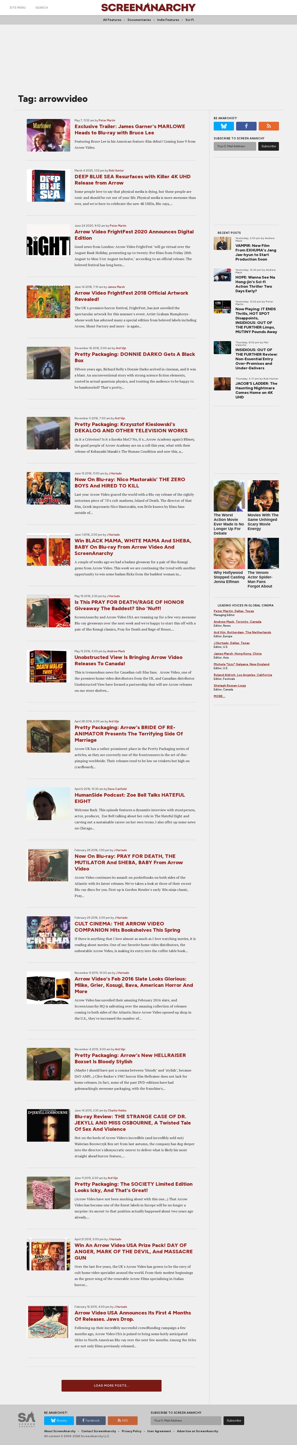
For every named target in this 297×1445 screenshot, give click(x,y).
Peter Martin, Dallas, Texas (234, 611)
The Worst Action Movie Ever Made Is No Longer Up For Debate (229, 524)
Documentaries (139, 20)
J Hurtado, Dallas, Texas (232, 643)
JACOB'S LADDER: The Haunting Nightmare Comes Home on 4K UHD (256, 390)
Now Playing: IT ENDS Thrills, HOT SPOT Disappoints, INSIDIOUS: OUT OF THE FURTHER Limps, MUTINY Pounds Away (256, 320)
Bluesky (62, 1420)
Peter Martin (107, 120)
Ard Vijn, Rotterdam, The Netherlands (242, 632)
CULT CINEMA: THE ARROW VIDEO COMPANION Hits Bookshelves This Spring (127, 926)
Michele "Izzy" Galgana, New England (241, 664)
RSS (125, 1420)
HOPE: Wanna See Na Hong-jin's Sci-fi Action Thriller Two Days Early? (255, 284)
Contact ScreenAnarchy (98, 1431)
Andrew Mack (116, 651)
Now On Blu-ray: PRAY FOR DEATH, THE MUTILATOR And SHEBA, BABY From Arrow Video (129, 862)
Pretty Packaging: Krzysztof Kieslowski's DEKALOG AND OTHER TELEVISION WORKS (131, 427)
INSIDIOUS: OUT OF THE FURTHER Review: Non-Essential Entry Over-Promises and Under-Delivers (256, 358)
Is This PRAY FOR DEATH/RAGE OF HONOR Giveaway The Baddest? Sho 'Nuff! (129, 605)
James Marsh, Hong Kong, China (238, 654)
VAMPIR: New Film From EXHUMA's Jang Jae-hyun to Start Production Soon (255, 252)
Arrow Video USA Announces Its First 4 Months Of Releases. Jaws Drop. (133, 1316)
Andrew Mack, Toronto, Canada (237, 622)
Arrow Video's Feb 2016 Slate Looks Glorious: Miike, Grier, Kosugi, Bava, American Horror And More (134, 985)
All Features (112, 20)
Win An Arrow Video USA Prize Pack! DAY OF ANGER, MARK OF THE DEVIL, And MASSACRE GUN (134, 1251)
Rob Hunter (116, 170)
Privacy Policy (131, 1431)
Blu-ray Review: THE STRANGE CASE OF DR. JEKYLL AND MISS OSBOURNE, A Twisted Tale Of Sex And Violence (133, 1122)
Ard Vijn (121, 348)
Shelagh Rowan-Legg (230, 685)
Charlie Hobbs (117, 1110)
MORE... (219, 696)
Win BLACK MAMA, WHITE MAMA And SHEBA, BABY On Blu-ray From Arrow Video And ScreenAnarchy (133, 546)
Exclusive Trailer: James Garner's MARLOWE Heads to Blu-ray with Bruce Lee (130, 129)
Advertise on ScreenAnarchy (197, 1431)
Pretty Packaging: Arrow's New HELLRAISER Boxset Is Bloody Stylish (130, 1058)
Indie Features (168, 20)
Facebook (93, 1420)
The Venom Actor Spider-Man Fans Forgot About (260, 579)
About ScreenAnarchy (59, 1431)
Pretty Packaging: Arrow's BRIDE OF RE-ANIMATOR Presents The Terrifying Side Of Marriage (129, 733)
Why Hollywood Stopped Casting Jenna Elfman (229, 577)
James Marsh (116, 287)
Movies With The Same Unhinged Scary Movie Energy (263, 522)
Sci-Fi (189, 20)
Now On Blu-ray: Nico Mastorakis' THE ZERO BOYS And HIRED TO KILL (130, 482)
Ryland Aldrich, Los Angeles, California (243, 675)
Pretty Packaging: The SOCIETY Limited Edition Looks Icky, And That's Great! (134, 1187)
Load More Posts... (111, 1385)
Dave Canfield (117, 789)
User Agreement (159, 1431)
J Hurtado (115, 473)
